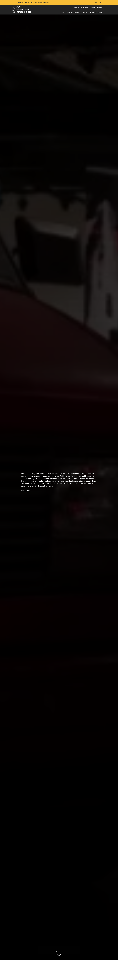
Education (93, 12)
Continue (59, 952)
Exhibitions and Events (74, 12)
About (100, 12)
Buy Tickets (84, 7)
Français (99, 7)
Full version (25, 490)
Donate (76, 7)
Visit (63, 12)
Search (93, 7)
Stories (85, 12)
